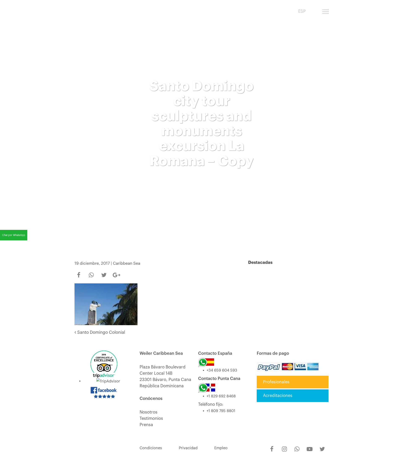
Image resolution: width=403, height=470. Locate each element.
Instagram (284, 446)
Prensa (146, 425)
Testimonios (151, 418)
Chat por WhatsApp (13, 235)
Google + (116, 274)
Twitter (104, 272)
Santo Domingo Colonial (100, 332)
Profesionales (276, 382)
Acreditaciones (277, 396)
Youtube (309, 446)
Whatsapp (91, 272)
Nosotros (148, 412)
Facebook (79, 272)
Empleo (221, 448)
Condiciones (151, 448)
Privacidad (188, 448)
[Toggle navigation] (325, 11)
